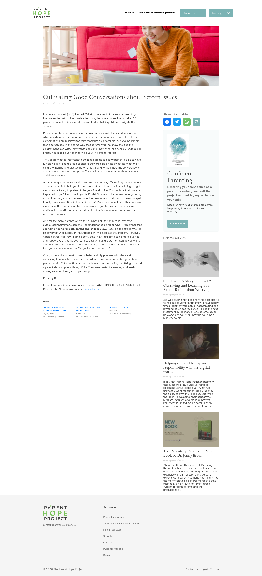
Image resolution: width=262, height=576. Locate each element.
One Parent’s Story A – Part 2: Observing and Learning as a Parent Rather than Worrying (187, 285)
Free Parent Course (118, 308)
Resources (189, 13)
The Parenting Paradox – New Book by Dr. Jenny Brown (187, 453)
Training (217, 13)
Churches (108, 542)
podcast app (91, 289)
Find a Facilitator (112, 530)
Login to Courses (210, 569)
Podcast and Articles (114, 517)
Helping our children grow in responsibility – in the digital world (187, 367)
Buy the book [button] (177, 223)
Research (108, 555)
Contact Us (192, 569)
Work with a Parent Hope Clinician (121, 523)
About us (129, 13)
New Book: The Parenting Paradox (157, 13)
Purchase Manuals (113, 549)
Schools (107, 536)
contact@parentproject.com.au (59, 525)
